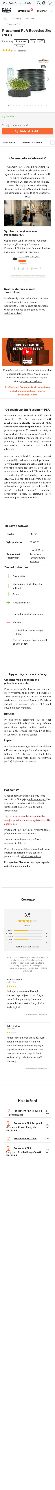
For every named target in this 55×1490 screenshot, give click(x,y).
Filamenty (17, 18)
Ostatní (19, 46)
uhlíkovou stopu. (37, 799)
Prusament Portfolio (25, 1138)
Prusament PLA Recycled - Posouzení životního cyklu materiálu (24, 1126)
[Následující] (48, 79)
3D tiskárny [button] (25, 10)
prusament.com (13, 192)
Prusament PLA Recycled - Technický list (24, 1112)
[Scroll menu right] (51, 10)
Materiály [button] (42, 10)
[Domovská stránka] (6, 18)
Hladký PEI (35, 550)
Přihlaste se (20, 947)
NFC (41, 41)
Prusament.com (27, 394)
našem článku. (23, 865)
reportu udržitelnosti (31, 381)
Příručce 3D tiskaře (31, 856)
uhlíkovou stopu (24, 373)
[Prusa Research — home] (6, 11)
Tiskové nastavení (31, 142)
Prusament (30, 18)
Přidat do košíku (30, 131)
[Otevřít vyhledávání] (38, 3)
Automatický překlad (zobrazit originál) (36, 1014)
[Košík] (50, 3)
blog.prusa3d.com (26, 390)
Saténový (34, 561)
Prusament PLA (13, 24)
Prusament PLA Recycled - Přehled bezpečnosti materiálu (23, 1151)
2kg (33, 41)
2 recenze (22, 50)
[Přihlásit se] (44, 3)
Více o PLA (9, 142)
